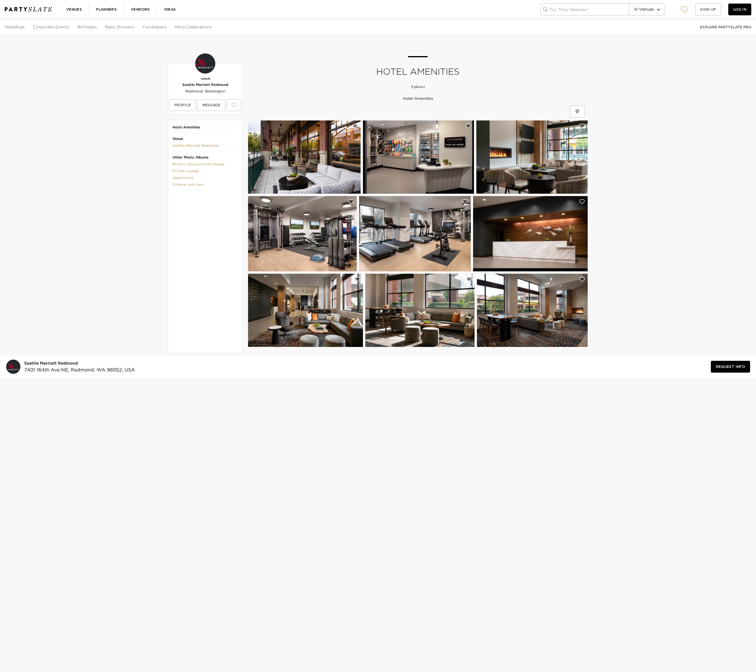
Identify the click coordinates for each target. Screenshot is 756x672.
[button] (684, 9)
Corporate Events (51, 27)
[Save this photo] (355, 126)
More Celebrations (193, 27)
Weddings (15, 27)
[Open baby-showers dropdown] (135, 27)
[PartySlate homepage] (28, 9)
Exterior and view (187, 184)
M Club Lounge (185, 171)
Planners (106, 9)
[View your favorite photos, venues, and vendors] (684, 9)
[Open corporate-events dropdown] (69, 27)
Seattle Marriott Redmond (205, 84)
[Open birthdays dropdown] (97, 27)
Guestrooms (183, 177)
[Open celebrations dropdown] (212, 27)
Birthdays (87, 27)
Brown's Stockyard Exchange (198, 164)
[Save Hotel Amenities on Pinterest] (577, 112)
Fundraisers (155, 27)
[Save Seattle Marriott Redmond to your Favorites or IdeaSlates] (234, 105)
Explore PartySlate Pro (725, 27)
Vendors (140, 9)
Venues (74, 9)
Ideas (170, 9)
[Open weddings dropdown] (25, 27)
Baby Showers (119, 27)
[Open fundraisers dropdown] (167, 27)
